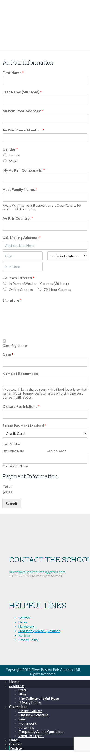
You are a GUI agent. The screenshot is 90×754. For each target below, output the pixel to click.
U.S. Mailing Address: (22, 237)
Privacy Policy (28, 640)
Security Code (56, 451)
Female (14, 155)
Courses (24, 618)
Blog (22, 694)
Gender (10, 149)
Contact (15, 744)
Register (24, 635)
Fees (22, 719)
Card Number (12, 444)
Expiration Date (13, 451)
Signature (12, 300)
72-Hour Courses (57, 289)
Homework (26, 626)
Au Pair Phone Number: (23, 130)
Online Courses (21, 289)
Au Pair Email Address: (23, 110)
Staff (22, 690)
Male (13, 161)
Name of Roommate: (20, 373)
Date (8, 354)
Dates (22, 622)
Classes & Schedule (33, 715)
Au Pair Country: (18, 218)
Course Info (18, 706)
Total (7, 486)
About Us (16, 685)
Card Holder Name (15, 466)
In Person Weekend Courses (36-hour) (39, 283)
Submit (11, 503)
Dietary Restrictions (21, 406)
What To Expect (31, 735)
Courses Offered (18, 277)
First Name (13, 72)
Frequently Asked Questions (39, 631)
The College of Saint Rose (38, 698)
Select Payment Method (24, 425)
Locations (26, 727)
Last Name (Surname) (22, 92)
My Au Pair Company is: (24, 170)
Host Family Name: (20, 189)
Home (14, 681)
